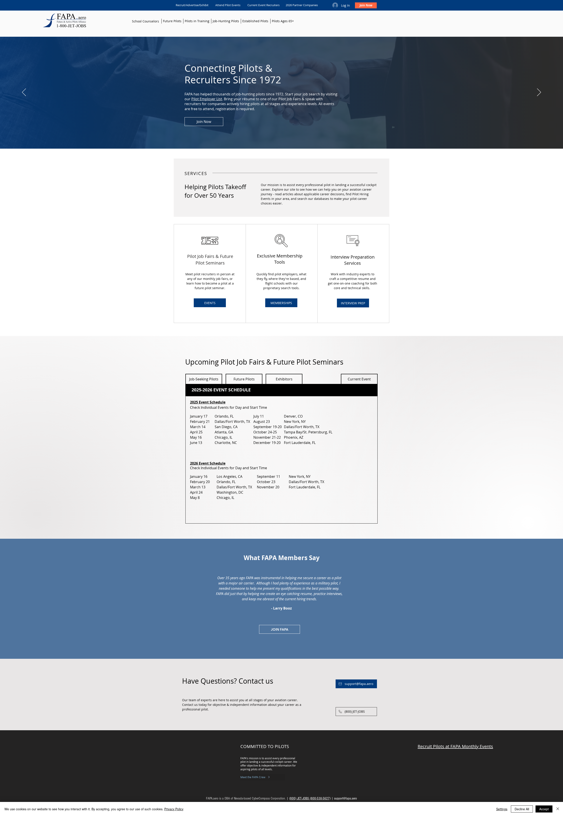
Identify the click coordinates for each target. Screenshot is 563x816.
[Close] (557, 808)
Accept (544, 809)
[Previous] (24, 92)
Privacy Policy (173, 809)
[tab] (281, 390)
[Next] (539, 92)
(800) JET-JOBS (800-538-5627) (310, 798)
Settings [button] (501, 809)
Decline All (522, 809)
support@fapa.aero (345, 798)
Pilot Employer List (206, 99)
